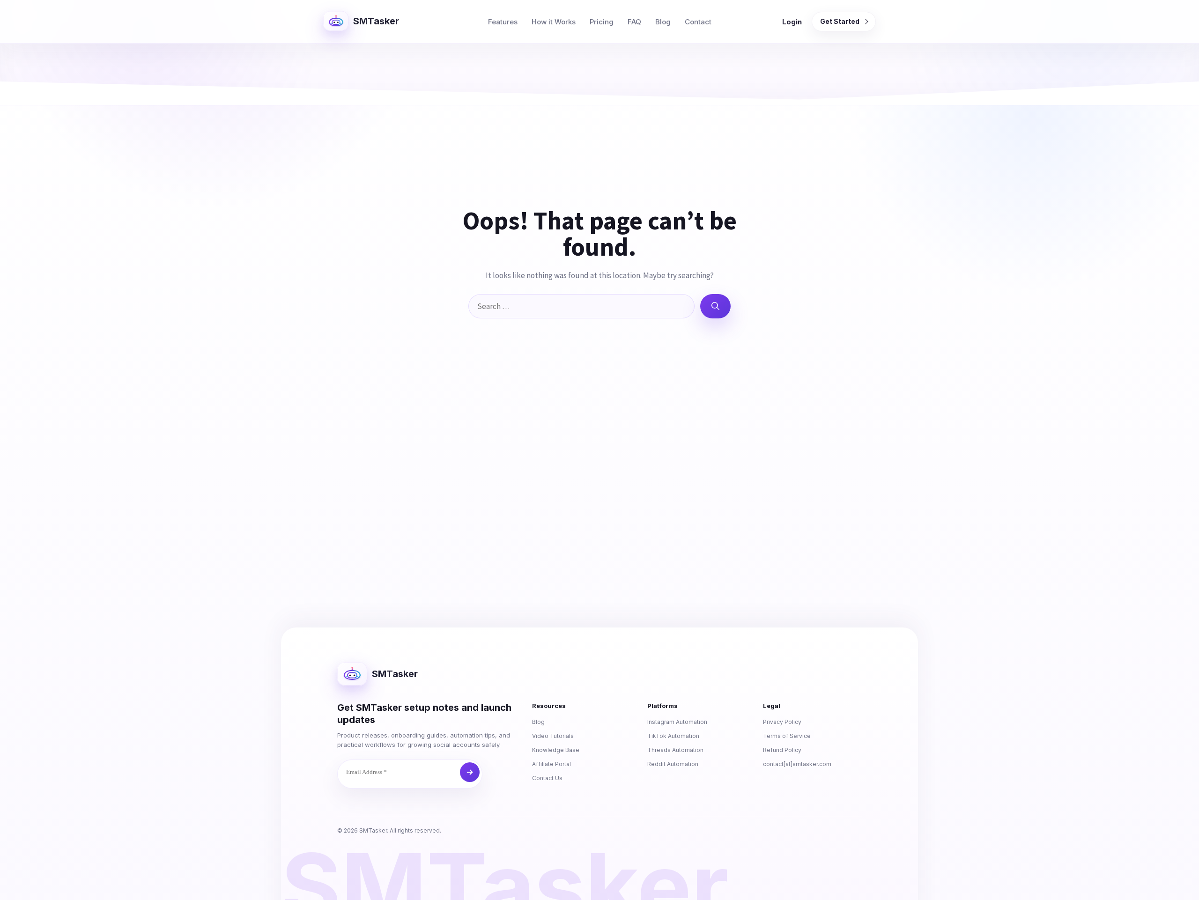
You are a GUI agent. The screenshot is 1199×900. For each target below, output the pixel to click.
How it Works (554, 21)
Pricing (602, 21)
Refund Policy (782, 749)
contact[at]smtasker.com (797, 763)
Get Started (839, 21)
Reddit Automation (672, 763)
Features (503, 21)
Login (792, 21)
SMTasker (376, 21)
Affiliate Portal (551, 763)
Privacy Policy (782, 721)
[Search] (715, 306)
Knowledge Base (555, 749)
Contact (698, 21)
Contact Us (547, 778)
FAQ (634, 21)
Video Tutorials (553, 735)
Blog (663, 21)
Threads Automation (675, 749)
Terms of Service (787, 735)
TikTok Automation (673, 735)
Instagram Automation (677, 721)
